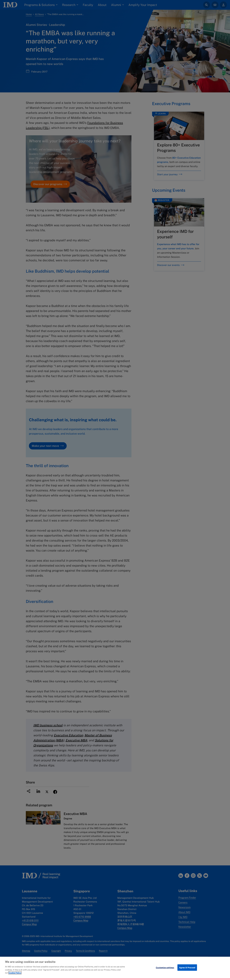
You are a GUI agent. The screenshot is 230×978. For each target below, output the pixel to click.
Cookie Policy (15, 973)
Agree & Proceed (187, 967)
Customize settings (165, 967)
